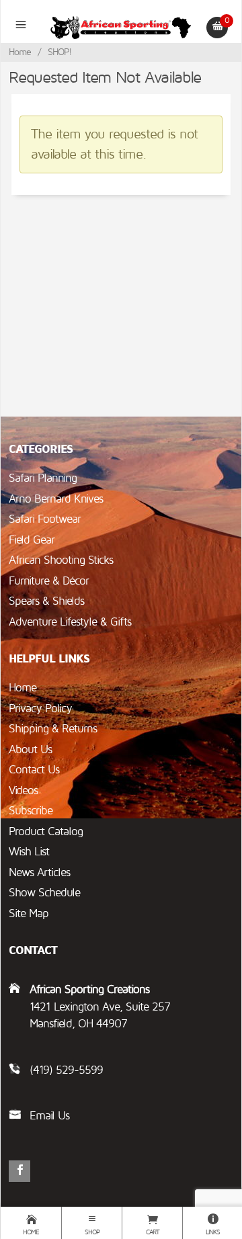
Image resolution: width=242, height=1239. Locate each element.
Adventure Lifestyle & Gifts (70, 621)
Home (20, 52)
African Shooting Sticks (61, 560)
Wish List (29, 851)
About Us (30, 749)
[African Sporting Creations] (121, 26)
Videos (23, 790)
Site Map (28, 913)
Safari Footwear (45, 519)
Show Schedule (44, 892)
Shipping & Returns (53, 728)
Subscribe (30, 810)
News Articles (39, 872)
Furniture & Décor (49, 580)
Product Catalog (46, 831)
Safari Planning (43, 478)
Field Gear (31, 539)
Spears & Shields (46, 601)
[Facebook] (19, 1171)
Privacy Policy (40, 708)
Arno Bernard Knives (56, 499)
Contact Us (34, 769)
